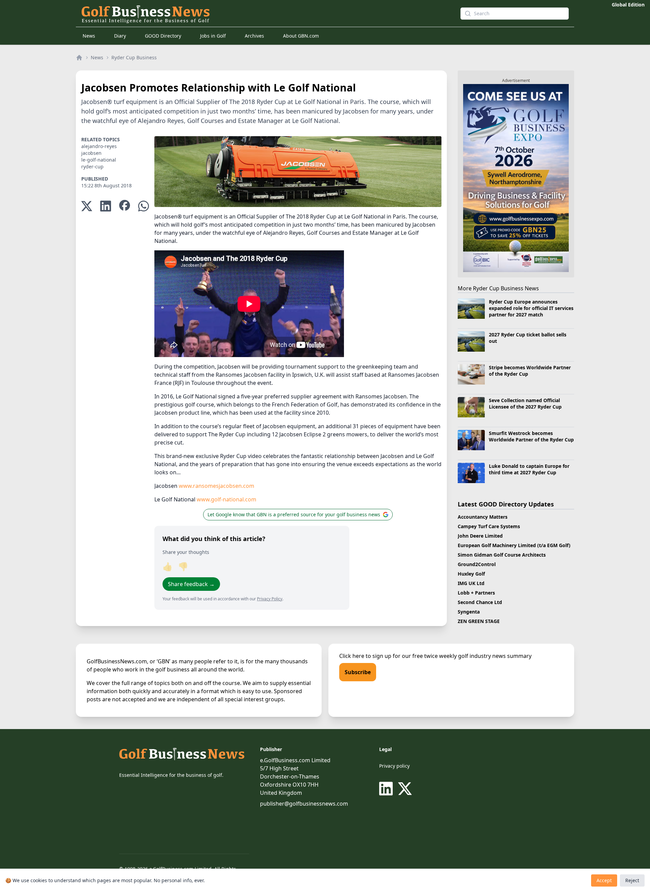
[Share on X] (86, 206)
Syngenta (469, 611)
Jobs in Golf (213, 36)
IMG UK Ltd (471, 583)
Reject (632, 880)
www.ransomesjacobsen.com (216, 486)
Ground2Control (477, 564)
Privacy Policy (269, 599)
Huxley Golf (471, 574)
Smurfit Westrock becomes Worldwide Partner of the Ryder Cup (531, 436)
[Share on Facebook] (124, 206)
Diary (120, 36)
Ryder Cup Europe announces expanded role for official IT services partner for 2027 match (531, 308)
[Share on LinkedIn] (105, 206)
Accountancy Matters (482, 517)
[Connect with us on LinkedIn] (387, 788)
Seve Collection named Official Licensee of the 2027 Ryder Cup (525, 403)
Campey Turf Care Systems (489, 526)
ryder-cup (92, 166)
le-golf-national (98, 160)
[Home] (79, 57)
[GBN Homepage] (259, 13)
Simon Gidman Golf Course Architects (502, 555)
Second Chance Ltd (480, 602)
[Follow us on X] (404, 788)
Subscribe (358, 672)
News (89, 36)
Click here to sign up (365, 656)
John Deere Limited (480, 536)
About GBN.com (301, 36)
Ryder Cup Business (134, 57)
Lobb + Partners (476, 592)
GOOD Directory (163, 36)
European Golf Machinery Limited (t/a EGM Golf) (514, 545)
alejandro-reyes (99, 146)
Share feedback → (191, 584)
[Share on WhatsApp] (143, 206)
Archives (254, 36)
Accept (604, 880)
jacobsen (91, 153)
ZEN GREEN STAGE (479, 621)
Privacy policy (394, 766)
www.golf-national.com (226, 499)
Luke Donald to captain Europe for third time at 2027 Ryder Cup (529, 469)
